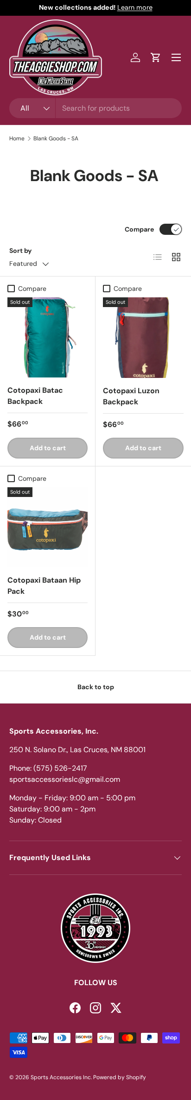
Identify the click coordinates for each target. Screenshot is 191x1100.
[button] (156, 57)
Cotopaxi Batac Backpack (35, 395)
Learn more (135, 7)
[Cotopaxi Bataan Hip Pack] (47, 527)
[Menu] (176, 57)
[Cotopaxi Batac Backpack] (47, 337)
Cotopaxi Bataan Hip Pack (44, 585)
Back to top (95, 687)
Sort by (20, 250)
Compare (139, 229)
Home (17, 138)
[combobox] (95, 108)
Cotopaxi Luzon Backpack (131, 396)
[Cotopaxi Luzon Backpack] (143, 337)
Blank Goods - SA (55, 138)
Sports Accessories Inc (61, 1077)
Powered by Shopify (119, 1077)
